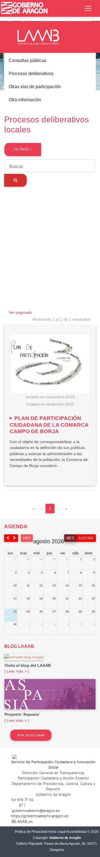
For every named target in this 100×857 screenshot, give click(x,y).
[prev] (7, 538)
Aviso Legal (57, 831)
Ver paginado (20, 312)
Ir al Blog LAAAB (31, 735)
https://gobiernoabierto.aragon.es (40, 816)
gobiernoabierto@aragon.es (36, 810)
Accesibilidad (76, 831)
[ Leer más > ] (16, 671)
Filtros (21, 149)
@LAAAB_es (22, 821)
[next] (14, 538)
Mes (70, 538)
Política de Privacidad (31, 831)
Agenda (86, 538)
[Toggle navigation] (88, 8)
